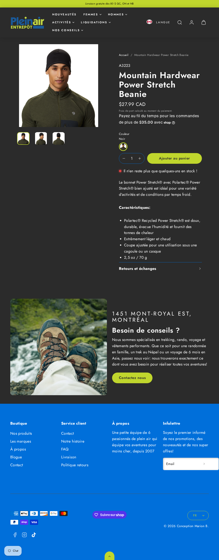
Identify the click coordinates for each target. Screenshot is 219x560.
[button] (149, 22)
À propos (18, 449)
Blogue (16, 457)
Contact (16, 465)
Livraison (68, 457)
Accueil (124, 55)
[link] (191, 22)
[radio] (123, 146)
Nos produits (21, 433)
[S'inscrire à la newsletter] (204, 464)
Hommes (116, 14)
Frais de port (126, 111)
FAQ (64, 449)
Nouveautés (64, 14)
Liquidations (94, 22)
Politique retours (74, 465)
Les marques (20, 441)
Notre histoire (72, 441)
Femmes (90, 14)
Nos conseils (66, 30)
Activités (61, 22)
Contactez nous (132, 377)
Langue (163, 22)
